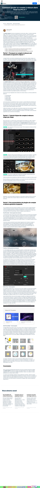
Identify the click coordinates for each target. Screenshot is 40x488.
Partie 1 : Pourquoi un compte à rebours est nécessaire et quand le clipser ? (18, 48)
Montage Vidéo (9, 23)
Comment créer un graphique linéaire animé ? (19, 395)
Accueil (4, 23)
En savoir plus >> (22, 17)
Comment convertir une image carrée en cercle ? (31, 395)
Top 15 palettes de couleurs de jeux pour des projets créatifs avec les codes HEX (8, 395)
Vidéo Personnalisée (16, 23)
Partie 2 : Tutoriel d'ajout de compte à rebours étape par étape (16, 49)
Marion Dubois (9, 29)
